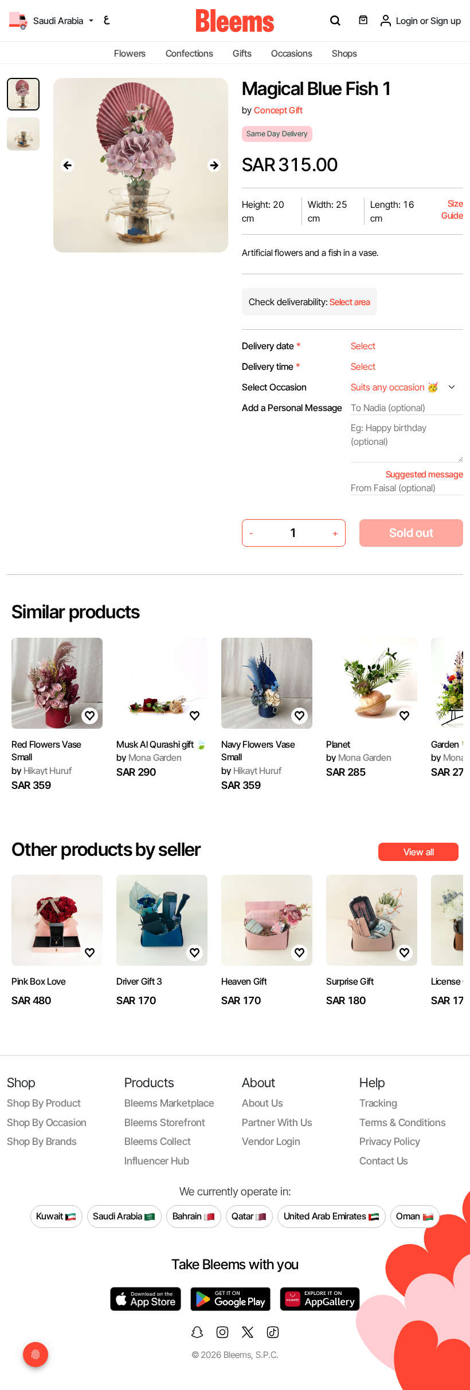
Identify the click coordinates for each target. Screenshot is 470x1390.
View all (419, 852)
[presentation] (67, 164)
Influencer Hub (156, 1161)
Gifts (242, 53)
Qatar (243, 1216)
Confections (189, 53)
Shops (344, 53)
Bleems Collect (157, 1141)
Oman (409, 1216)
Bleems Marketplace (169, 1103)
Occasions (291, 53)
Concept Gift (278, 110)
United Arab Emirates (326, 1216)
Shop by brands (42, 1141)
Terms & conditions (402, 1122)
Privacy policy (389, 1141)
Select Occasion (274, 387)
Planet (338, 744)
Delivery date (271, 346)
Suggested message (424, 474)
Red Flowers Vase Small (46, 751)
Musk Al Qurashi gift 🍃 (161, 744)
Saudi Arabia (118, 1216)
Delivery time (271, 366)
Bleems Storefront (164, 1122)
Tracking (378, 1103)
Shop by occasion (47, 1122)
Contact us (383, 1161)
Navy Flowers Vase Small (258, 751)
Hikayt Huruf (41, 770)
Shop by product (43, 1103)
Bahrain (188, 1216)
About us (262, 1103)
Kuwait (50, 1216)
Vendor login (271, 1141)
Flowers (130, 53)
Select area (349, 302)
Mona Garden (149, 757)
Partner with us (277, 1122)
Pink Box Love (38, 981)
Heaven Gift (244, 981)
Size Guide (452, 210)
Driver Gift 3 (139, 981)
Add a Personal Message (292, 407)
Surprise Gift (350, 981)
